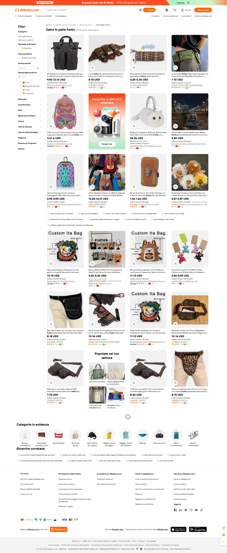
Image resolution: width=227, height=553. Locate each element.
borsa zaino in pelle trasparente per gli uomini (38, 455)
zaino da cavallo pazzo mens (110, 461)
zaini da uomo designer (89, 214)
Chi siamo (24, 474)
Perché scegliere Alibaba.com (32, 479)
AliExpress (76, 541)
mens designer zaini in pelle (164, 219)
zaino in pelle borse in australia (61, 214)
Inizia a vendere (180, 484)
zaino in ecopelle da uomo (136, 219)
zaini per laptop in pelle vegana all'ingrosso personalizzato (114, 455)
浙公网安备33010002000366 (156, 549)
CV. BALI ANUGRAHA (139, 85)
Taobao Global (124, 541)
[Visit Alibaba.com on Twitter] (185, 510)
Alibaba (49, 25)
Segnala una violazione (144, 504)
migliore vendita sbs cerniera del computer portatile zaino (71, 225)
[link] (223, 528)
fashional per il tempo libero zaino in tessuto (66, 219)
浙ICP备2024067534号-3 (180, 549)
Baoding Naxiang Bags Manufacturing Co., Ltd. (148, 281)
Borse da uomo (86, 25)
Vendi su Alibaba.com (182, 479)
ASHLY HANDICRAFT (97, 204)
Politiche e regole (66, 506)
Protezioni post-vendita (68, 494)
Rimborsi (139, 494)
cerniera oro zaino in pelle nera (73, 455)
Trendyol (141, 541)
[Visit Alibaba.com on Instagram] (191, 510)
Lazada (113, 541)
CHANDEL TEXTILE (96, 85)
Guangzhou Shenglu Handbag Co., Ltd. (145, 146)
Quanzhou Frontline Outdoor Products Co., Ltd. (190, 144)
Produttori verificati (105, 479)
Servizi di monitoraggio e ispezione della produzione (75, 500)
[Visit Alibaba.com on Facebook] (175, 510)
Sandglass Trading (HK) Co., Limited (144, 204)
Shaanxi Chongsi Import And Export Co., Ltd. (189, 204)
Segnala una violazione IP (145, 499)
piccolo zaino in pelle (178, 455)
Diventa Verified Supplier (184, 494)
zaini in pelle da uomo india (174, 214)
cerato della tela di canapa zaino (140, 461)
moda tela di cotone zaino (153, 455)
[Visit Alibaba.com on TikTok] (201, 510)
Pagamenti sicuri (65, 479)
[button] (140, 10)
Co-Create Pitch (27, 484)
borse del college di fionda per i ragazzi (105, 219)
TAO (134, 541)
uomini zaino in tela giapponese (145, 214)
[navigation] (30, 221)
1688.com (86, 541)
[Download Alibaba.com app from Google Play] (198, 529)
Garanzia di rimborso (67, 484)
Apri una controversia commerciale (149, 489)
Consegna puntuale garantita (70, 489)
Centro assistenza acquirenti (147, 479)
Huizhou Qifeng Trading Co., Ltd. (185, 281)
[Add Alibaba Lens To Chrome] (58, 529)
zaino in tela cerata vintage (115, 214)
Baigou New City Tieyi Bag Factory (61, 281)
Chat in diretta (141, 484)
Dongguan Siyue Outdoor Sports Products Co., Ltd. (65, 204)
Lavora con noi (26, 494)
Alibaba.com (162, 529)
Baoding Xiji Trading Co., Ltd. (100, 283)
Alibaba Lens (33, 529)
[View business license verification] (137, 549)
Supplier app (117, 529)
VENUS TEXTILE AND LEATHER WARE (187, 85)
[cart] (175, 10)
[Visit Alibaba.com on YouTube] (196, 510)
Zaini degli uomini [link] (103, 25)
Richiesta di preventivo (106, 484)
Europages (151, 541)
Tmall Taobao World (101, 541)
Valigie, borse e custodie (66, 25)
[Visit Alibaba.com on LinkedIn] (180, 510)
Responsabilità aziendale (30, 489)
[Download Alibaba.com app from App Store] (178, 529)
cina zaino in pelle (166, 461)
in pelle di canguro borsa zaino (80, 461)
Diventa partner (180, 499)
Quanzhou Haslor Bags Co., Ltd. (59, 144)
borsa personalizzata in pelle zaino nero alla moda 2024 (41, 461)
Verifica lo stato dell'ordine (184, 489)
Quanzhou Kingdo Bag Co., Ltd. (59, 85)
